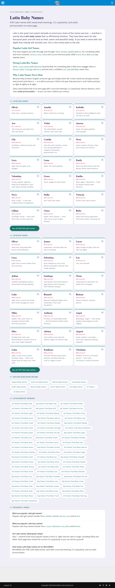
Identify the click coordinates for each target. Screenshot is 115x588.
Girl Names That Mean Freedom (74, 438)
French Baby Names (57, 387)
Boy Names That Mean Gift (46, 408)
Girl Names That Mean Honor (48, 442)
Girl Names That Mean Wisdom (73, 471)
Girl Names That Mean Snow (22, 471)
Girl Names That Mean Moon (73, 467)
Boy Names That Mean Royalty (75, 423)
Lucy (92, 54)
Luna (39, 54)
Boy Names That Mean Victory (48, 447)
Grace (78, 54)
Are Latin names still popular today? (27, 533)
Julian (22, 69)
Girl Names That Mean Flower (72, 404)
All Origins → (92, 387)
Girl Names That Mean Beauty (48, 413)
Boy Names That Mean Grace (47, 491)
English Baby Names (19, 382)
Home (12, 12)
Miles (77, 69)
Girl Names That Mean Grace (22, 418)
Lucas (21, 66)
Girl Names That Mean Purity (74, 413)
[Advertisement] (57, 574)
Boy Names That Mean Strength (73, 457)
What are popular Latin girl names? (27, 513)
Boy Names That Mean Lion (22, 476)
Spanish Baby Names (38, 387)
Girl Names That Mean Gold (22, 491)
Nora (84, 54)
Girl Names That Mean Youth (22, 423)
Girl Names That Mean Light (22, 413)
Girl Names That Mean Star (73, 442)
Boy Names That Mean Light (74, 433)
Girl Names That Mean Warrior (75, 447)
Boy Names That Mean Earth (22, 457)
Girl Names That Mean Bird (48, 467)
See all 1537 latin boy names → (25, 370)
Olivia (57, 51)
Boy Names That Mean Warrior (49, 418)
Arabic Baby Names (19, 387)
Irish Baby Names (76, 387)
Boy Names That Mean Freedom (48, 476)
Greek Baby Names (79, 382)
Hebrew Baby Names (60, 382)
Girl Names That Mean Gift (22, 408)
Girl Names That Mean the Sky (48, 433)
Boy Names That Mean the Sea (75, 476)
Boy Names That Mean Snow (72, 481)
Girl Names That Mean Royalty (48, 423)
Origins (27, 12)
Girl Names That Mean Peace (22, 447)
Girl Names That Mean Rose (22, 442)
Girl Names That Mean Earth (22, 428)
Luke (69, 69)
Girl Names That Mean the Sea (71, 408)
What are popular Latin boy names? (27, 523)
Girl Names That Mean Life (22, 438)
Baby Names (19, 12)
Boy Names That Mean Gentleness (24, 501)
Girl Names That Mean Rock (49, 452)
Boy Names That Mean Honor (23, 462)
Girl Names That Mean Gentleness (78, 428)
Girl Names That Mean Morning (75, 496)
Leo (64, 69)
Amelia (64, 51)
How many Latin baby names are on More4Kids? (33, 547)
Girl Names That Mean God (22, 404)
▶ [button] (38, 107)
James (26, 66)
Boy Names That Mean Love (47, 481)
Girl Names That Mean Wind (48, 462)
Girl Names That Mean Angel (74, 452)
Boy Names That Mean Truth (48, 496)
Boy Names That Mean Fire (73, 486)
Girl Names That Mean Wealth (74, 462)
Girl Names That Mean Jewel (22, 433)
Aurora (33, 54)
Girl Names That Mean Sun (47, 471)
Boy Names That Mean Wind (73, 491)
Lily (52, 54)
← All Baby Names (18, 392)
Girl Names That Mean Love (75, 418)
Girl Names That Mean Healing (23, 452)
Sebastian (38, 66)
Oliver (15, 66)
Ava (79, 51)
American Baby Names (39, 382)
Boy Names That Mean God (46, 404)
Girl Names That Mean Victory (23, 467)
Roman (16, 69)
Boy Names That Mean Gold (22, 486)
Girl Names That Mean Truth (22, 481)
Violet (44, 54)
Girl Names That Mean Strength (49, 428)
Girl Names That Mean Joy (47, 457)
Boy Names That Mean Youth (47, 438)
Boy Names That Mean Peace (22, 496)
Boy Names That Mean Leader (47, 486)
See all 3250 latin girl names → (24, 228)
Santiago (29, 69)
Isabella (71, 51)
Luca (39, 69)
